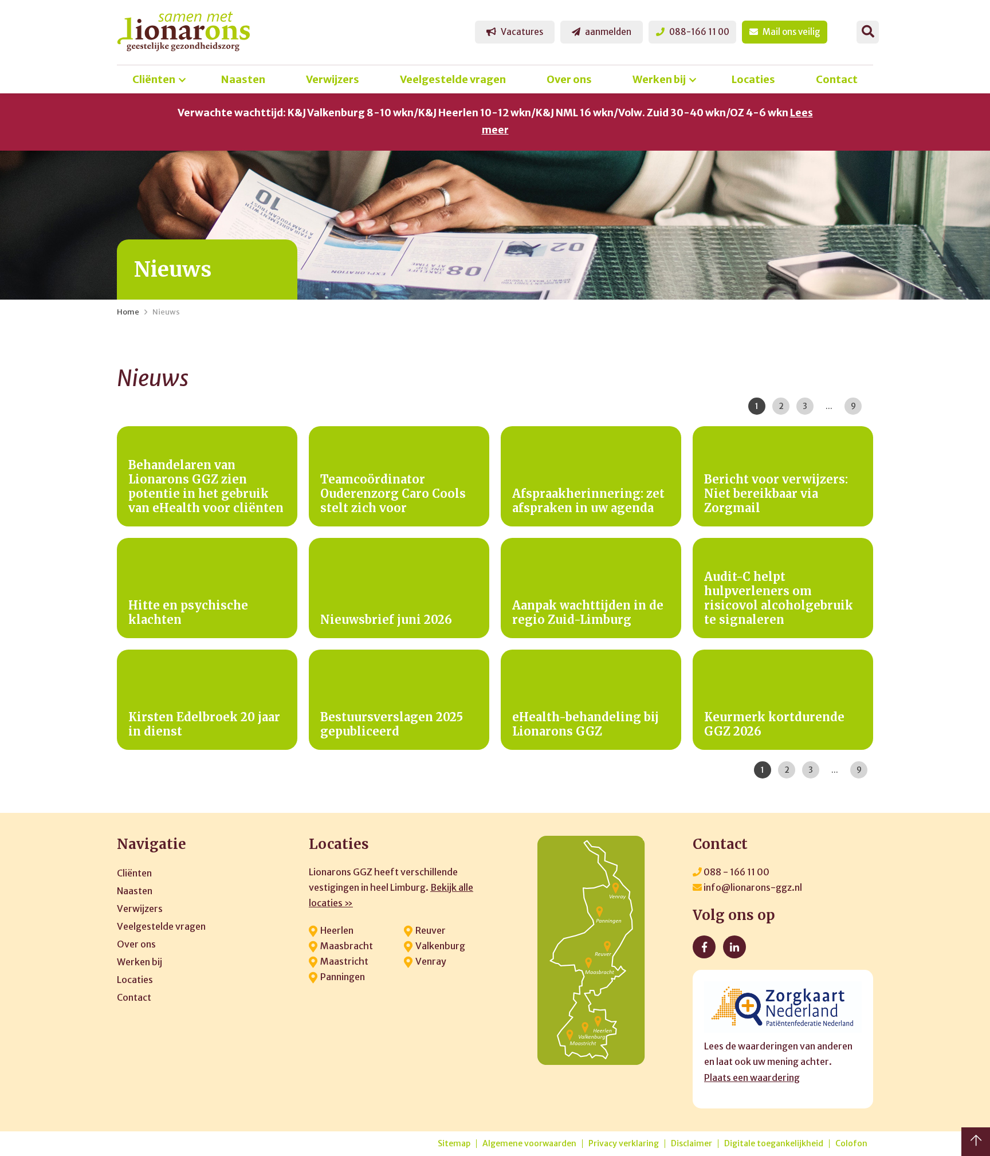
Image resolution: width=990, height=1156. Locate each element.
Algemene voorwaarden (529, 1143)
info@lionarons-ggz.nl (752, 887)
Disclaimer (691, 1143)
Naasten (243, 79)
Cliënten (153, 79)
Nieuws (166, 312)
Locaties (753, 79)
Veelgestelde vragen (453, 79)
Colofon (851, 1143)
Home (128, 312)
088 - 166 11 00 (735, 872)
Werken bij (659, 79)
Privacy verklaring (623, 1143)
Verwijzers (332, 79)
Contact (837, 79)
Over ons (569, 79)
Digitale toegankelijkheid (773, 1143)
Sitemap (454, 1143)
